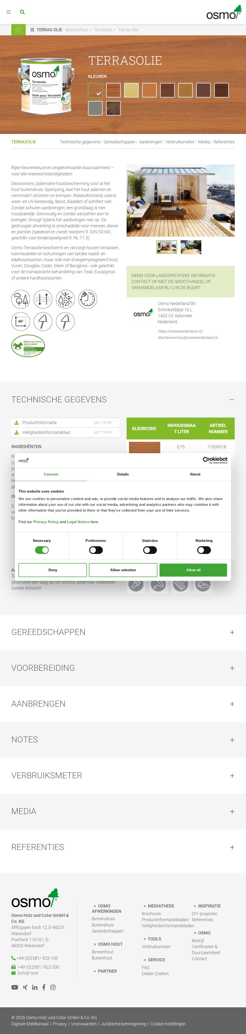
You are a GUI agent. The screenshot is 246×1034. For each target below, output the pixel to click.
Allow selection (123, 570)
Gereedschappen (119, 141)
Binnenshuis (103, 918)
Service (156, 959)
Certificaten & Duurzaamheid (206, 949)
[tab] (123, 400)
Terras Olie (128, 29)
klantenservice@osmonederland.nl (188, 337)
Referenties (224, 141)
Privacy (60, 1023)
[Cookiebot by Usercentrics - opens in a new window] (206, 460)
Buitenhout (102, 957)
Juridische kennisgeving (123, 1023)
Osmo (203, 932)
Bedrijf (198, 940)
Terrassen (103, 29)
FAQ (145, 967)
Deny (53, 570)
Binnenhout (102, 951)
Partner (107, 971)
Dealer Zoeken (155, 973)
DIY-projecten (204, 913)
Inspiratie (209, 905)
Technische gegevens (80, 141)
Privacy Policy (46, 522)
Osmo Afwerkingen (106, 908)
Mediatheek (160, 905)
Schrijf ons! (27, 973)
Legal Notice (78, 522)
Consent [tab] (51, 474)
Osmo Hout (110, 944)
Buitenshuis (77, 29)
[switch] (96, 550)
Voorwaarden (84, 1023)
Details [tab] (123, 474)
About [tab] (195, 474)
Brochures (151, 913)
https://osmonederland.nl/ (180, 331)
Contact (199, 958)
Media (203, 141)
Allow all (193, 570)
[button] (47, 29)
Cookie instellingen (168, 1023)
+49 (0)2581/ (37, 958)
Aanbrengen (150, 141)
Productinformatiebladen (165, 919)
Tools (154, 938)
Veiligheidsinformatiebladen (168, 925)
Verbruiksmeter (179, 141)
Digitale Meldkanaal (30, 1023)
